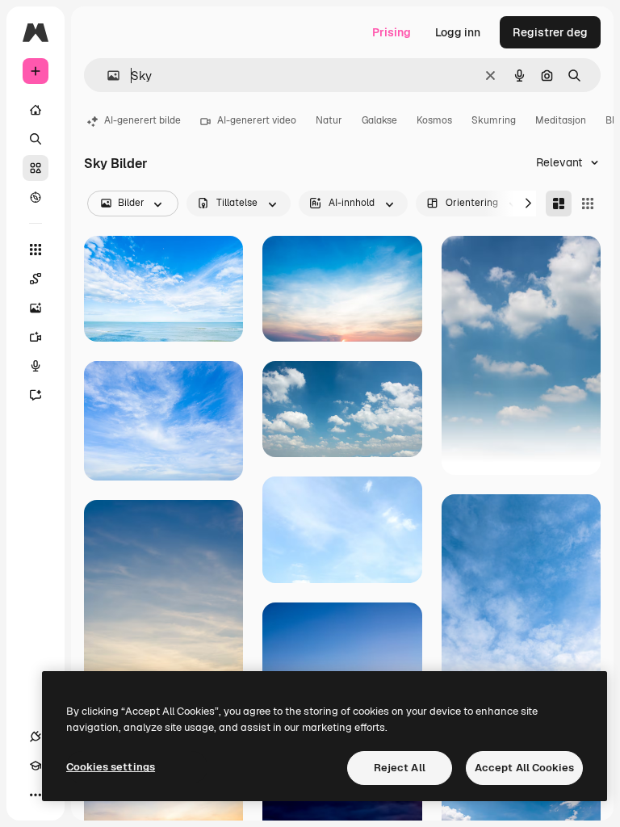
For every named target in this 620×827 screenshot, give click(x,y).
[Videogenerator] (35, 337)
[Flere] (35, 795)
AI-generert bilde (142, 120)
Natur (329, 120)
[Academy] (35, 766)
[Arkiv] (35, 168)
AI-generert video (256, 120)
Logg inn (457, 32)
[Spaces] (35, 279)
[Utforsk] (35, 197)
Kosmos (434, 120)
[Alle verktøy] (35, 249)
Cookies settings (110, 767)
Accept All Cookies (524, 768)
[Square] (588, 203)
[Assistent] (35, 395)
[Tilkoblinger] (35, 736)
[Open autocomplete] (107, 75)
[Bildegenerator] (35, 308)
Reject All (399, 768)
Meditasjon (560, 120)
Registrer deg (550, 32)
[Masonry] (559, 203)
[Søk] (35, 139)
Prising (391, 32)
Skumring (493, 120)
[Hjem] (35, 110)
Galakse (379, 120)
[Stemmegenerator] (35, 366)
